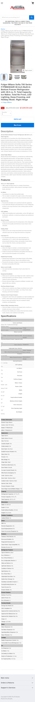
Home (3, 29)
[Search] (31, 17)
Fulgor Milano (7, 102)
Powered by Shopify (6, 698)
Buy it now (17, 125)
